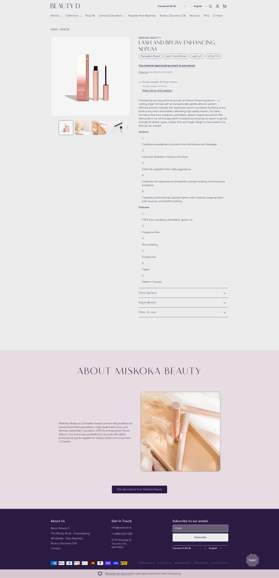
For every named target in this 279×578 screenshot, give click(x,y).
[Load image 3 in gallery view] (98, 127)
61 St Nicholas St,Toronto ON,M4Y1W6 (122, 544)
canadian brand (150, 56)
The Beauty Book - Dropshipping (70, 533)
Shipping (143, 72)
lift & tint (213, 56)
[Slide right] (127, 127)
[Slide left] (54, 127)
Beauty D (150, 563)
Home (54, 29)
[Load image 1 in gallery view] (66, 127)
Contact (56, 548)
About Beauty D (60, 528)
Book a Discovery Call (64, 543)
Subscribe (200, 537)
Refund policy (201, 563)
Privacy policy (164, 563)
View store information (157, 90)
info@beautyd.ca (121, 527)
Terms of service (219, 563)
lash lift (197, 56)
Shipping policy (183, 563)
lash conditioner (176, 56)
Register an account (118, 573)
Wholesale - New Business (67, 538)
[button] (56, 16)
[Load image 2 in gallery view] (82, 127)
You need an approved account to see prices (167, 65)
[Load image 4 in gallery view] (115, 127)
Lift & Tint (64, 29)
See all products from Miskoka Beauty (139, 489)
